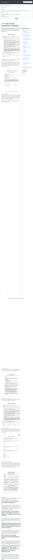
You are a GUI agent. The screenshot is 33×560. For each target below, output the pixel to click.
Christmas (23, 73)
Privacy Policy (17, 2)
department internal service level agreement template (26, 31)
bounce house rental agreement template (26, 55)
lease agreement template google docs (25, 59)
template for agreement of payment (25, 51)
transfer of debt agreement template (26, 35)
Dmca (11, 1)
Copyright (21, 1)
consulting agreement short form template (25, 42)
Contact (14, 1)
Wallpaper (23, 72)
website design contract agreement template (26, 67)
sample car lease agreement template (26, 39)
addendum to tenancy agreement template (26, 47)
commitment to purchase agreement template (26, 63)
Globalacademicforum (5, 2)
